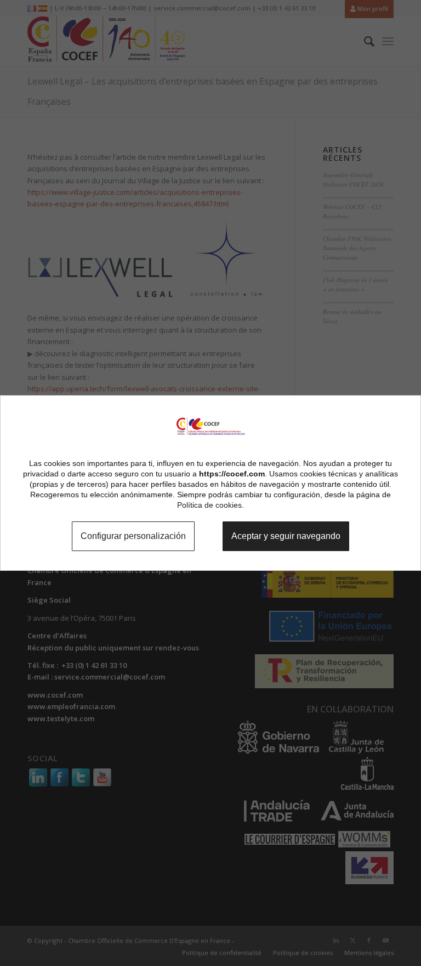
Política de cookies (209, 504)
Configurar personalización (126, 536)
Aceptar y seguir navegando (292, 536)
